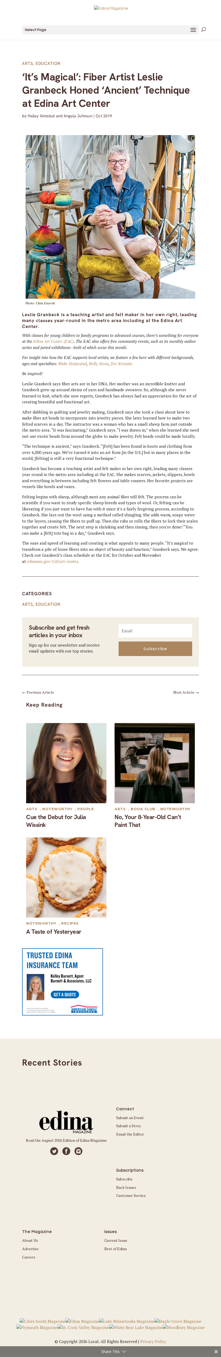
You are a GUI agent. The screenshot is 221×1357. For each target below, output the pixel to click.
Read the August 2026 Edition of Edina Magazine (66, 1140)
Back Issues (126, 1187)
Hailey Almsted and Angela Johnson (60, 116)
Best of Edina (115, 1248)
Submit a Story (128, 1125)
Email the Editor (130, 1134)
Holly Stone (99, 363)
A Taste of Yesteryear (53, 932)
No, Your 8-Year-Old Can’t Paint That (148, 821)
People (85, 809)
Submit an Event (130, 1117)
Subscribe (124, 1179)
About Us (30, 1240)
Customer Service (131, 1195)
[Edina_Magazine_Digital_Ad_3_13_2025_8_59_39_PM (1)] (62, 1014)
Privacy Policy (153, 1341)
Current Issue (115, 1240)
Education (48, 63)
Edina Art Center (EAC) (53, 341)
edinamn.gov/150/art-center (52, 561)
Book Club (143, 809)
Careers (28, 1257)
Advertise (30, 1248)
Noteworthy (57, 809)
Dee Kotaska (121, 363)
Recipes (70, 923)
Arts (27, 63)
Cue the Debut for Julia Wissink (56, 821)
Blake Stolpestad (72, 363)
